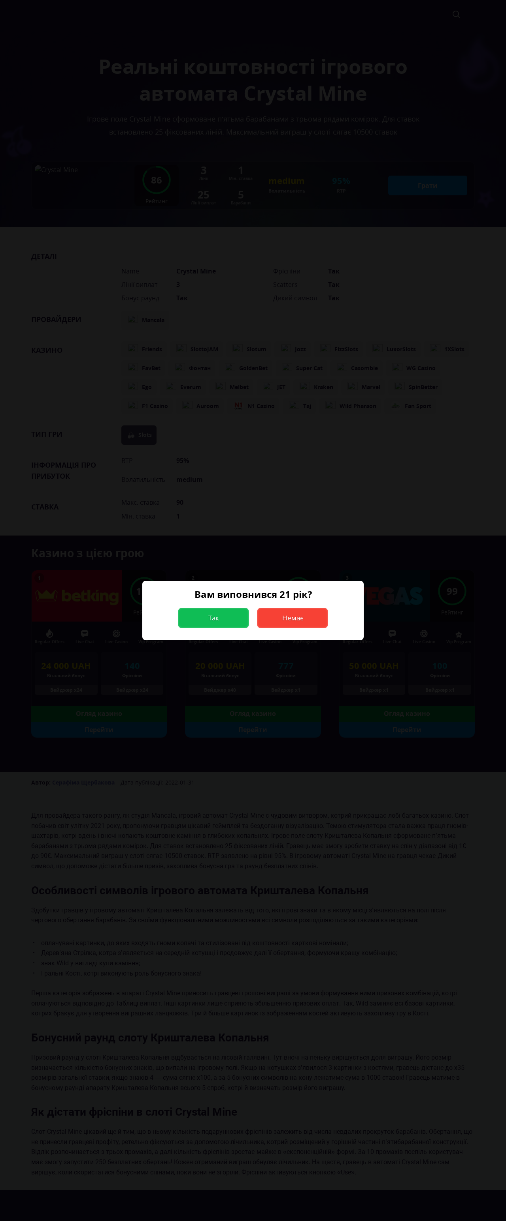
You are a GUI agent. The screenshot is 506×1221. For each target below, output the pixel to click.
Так (213, 617)
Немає (292, 617)
